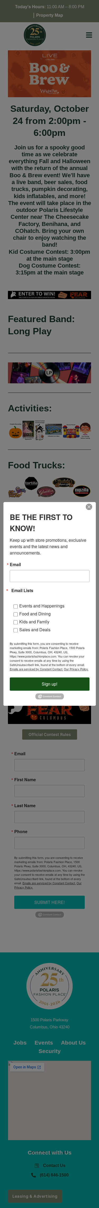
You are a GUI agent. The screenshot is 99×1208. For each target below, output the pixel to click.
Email (15, 564)
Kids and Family (34, 622)
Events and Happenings (41, 606)
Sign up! (49, 684)
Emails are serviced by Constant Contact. (36, 669)
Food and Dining (35, 614)
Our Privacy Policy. (76, 669)
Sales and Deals (34, 630)
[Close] (89, 507)
